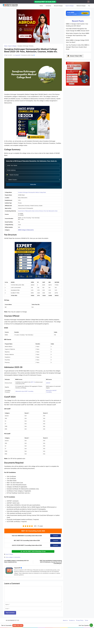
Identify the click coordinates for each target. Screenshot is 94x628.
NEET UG (33, 382)
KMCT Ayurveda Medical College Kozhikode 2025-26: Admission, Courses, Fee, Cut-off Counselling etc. (51, 562)
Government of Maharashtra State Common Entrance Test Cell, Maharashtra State (37, 211)
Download (55, 535)
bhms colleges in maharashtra (13, 557)
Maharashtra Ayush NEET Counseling (24, 391)
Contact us (72, 620)
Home (41, 5)
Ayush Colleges (70, 5)
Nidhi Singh (30, 55)
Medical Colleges (81, 5)
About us (65, 620)
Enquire (85, 13)
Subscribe (33, 184)
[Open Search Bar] (89, 6)
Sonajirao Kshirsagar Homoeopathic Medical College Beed (32, 192)
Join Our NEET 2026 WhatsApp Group (34, 551)
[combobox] (7, 174)
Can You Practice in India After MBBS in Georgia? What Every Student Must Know (77, 47)
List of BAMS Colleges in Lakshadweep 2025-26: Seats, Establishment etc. (16, 561)
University (48, 5)
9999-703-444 (18, 625)
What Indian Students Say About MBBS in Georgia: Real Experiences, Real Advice (77, 35)
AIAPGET (48, 382)
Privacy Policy (79, 620)
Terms (86, 620)
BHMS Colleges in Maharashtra (26, 230)
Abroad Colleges (58, 5)
